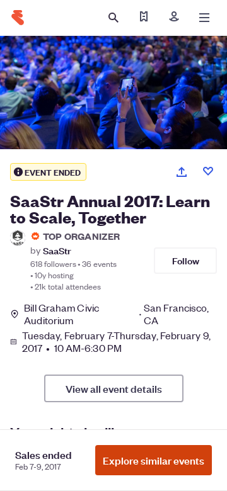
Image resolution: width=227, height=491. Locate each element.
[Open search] (113, 17)
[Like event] (208, 171)
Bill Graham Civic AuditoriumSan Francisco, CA (116, 314)
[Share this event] (181, 171)
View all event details (114, 388)
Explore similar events (153, 460)
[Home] (17, 17)
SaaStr (57, 250)
